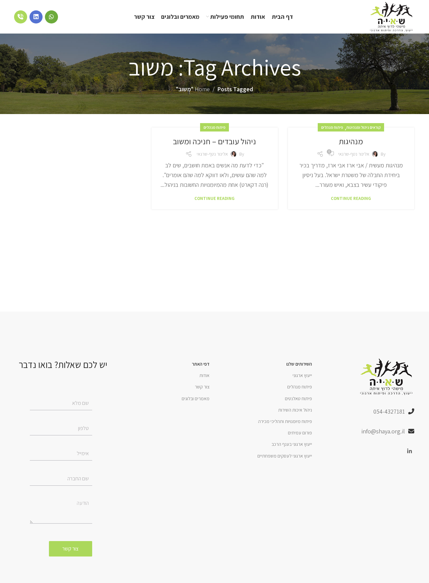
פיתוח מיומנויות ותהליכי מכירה (285, 421)
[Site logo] (391, 16)
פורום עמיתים (300, 433)
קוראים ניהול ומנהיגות (363, 127)
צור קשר (202, 387)
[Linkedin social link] (409, 451)
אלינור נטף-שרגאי (353, 154)
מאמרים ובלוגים (195, 398)
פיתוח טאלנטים (298, 398)
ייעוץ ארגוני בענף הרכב (291, 444)
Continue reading (351, 198)
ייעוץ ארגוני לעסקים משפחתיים (284, 456)
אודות (204, 375)
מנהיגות (351, 141)
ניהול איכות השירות (295, 410)
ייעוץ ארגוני (302, 375)
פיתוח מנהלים (332, 127)
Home (202, 89)
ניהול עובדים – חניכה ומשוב (214, 141)
